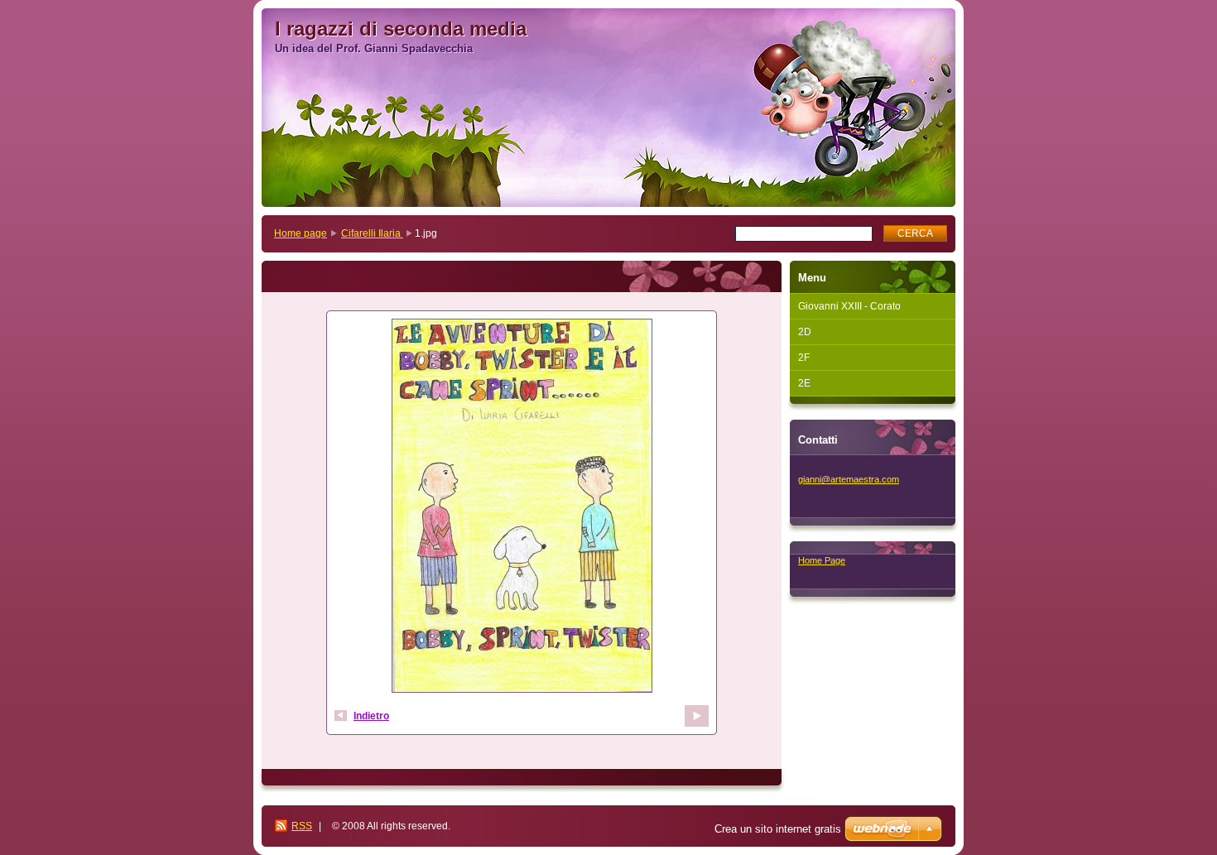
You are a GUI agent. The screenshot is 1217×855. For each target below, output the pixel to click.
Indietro (371, 716)
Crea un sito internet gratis (777, 829)
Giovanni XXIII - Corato (849, 306)
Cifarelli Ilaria (372, 233)
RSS (301, 826)
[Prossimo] (697, 716)
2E (804, 383)
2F (804, 357)
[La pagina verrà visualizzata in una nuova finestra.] (521, 508)
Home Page (821, 560)
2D (804, 332)
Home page (300, 233)
